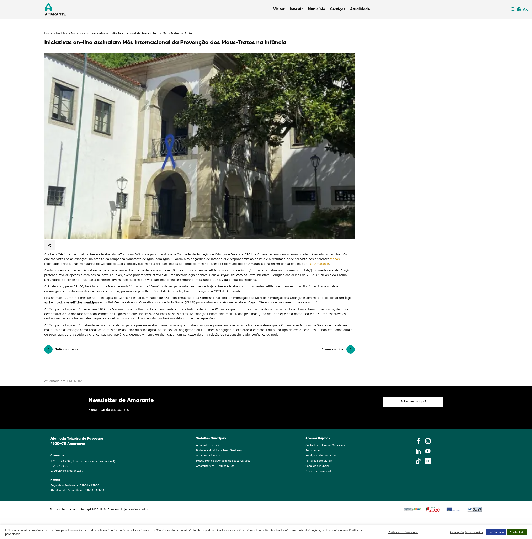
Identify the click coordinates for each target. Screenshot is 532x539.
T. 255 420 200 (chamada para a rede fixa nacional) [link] (82, 461)
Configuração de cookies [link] (466, 532)
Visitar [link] (279, 9)
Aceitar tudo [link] (517, 532)
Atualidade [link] (360, 9)
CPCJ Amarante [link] (317, 263)
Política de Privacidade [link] (403, 532)
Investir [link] (296, 9)
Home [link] (48, 33)
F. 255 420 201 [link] (60, 465)
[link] (513, 9)
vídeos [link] (335, 259)
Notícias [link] (61, 33)
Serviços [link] (337, 9)
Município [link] (316, 9)
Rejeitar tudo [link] (496, 532)
